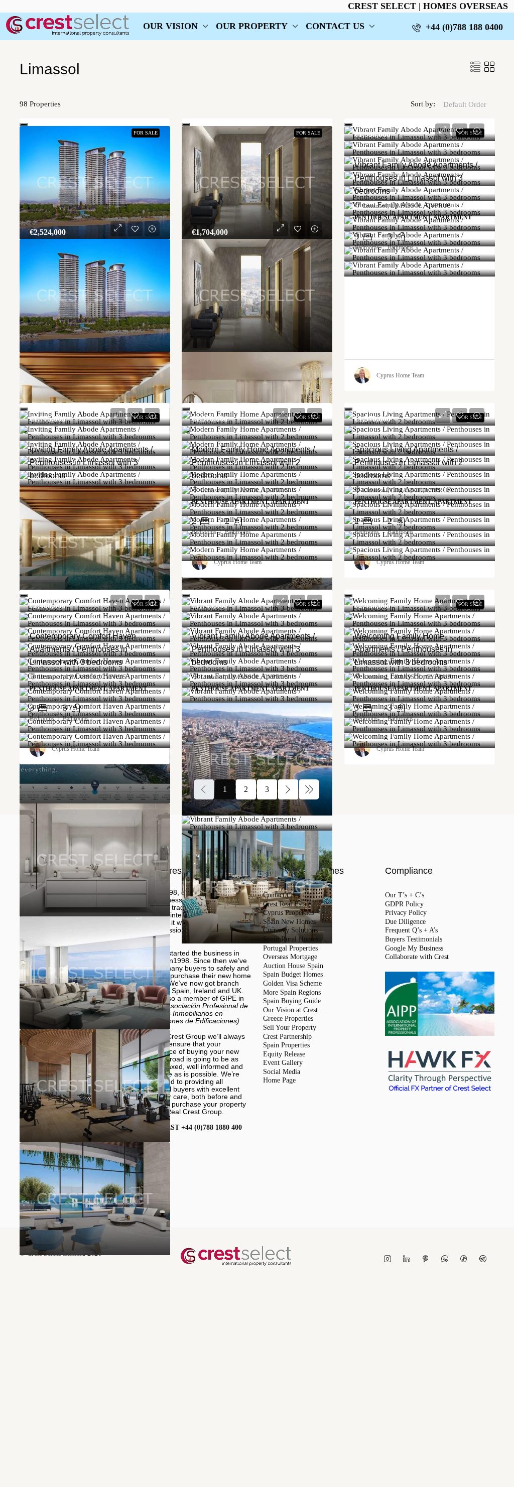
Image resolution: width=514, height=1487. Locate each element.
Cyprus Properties (288, 912)
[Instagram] (389, 1259)
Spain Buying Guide (292, 1001)
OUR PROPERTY (252, 26)
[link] (95, 182)
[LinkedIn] (408, 1259)
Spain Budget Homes (293, 974)
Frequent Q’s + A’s (411, 930)
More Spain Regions (292, 992)
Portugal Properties (290, 948)
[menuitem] (457, 27)
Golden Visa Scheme (292, 983)
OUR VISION (170, 26)
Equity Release (284, 1054)
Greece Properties (288, 1018)
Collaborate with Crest (417, 957)
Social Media (281, 1071)
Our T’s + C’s (404, 895)
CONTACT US (335, 26)
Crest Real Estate (287, 904)
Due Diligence (405, 921)
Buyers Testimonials (413, 939)
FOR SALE (146, 133)
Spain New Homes (289, 921)
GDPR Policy (404, 904)
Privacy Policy (406, 912)
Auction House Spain (293, 966)
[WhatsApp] (446, 1259)
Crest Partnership (287, 1036)
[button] (475, 67)
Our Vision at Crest (290, 1010)
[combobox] (465, 114)
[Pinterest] (427, 1259)
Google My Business (414, 948)
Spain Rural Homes (290, 939)
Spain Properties (286, 1045)
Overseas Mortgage (290, 957)
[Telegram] (484, 1259)
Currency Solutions (290, 930)
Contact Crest (282, 895)
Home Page (279, 1080)
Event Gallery (283, 1062)
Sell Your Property (289, 1027)
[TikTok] (465, 1259)
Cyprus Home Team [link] (400, 375)
